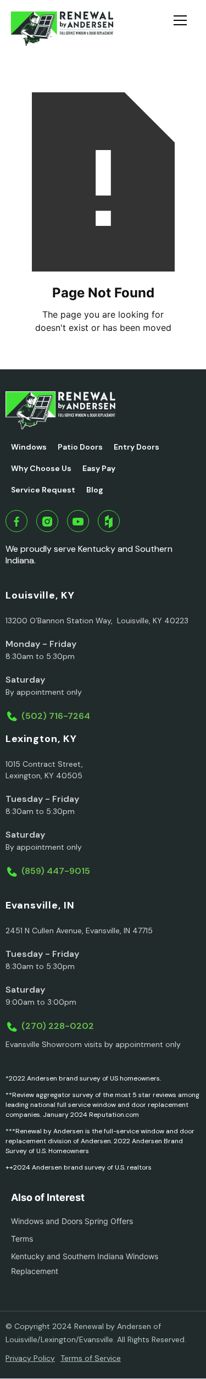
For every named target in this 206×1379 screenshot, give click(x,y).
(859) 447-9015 (55, 871)
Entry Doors (136, 447)
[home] (61, 28)
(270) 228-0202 (57, 1026)
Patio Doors (80, 447)
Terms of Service (90, 1358)
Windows (29, 447)
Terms (22, 1238)
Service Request (43, 490)
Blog (94, 490)
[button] (185, 28)
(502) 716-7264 (55, 716)
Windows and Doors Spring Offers (72, 1221)
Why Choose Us (41, 468)
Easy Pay (98, 468)
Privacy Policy (30, 1358)
